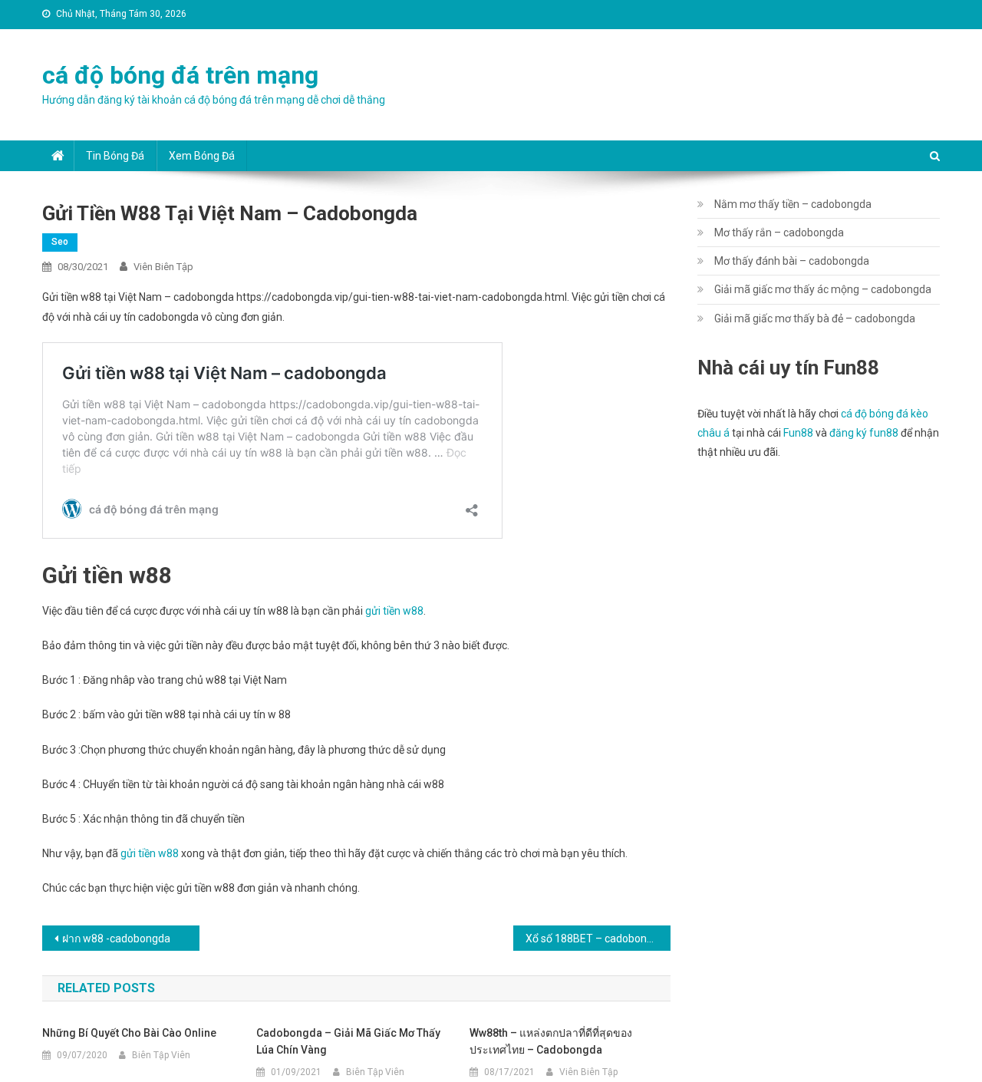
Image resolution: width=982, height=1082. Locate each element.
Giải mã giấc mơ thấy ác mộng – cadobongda (822, 289)
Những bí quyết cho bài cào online (129, 1033)
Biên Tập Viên (161, 1055)
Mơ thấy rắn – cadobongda (779, 232)
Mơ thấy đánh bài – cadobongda (791, 261)
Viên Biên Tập (163, 266)
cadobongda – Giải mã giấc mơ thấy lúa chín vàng (348, 1041)
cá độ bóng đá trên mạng (180, 75)
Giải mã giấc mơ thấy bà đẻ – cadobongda (814, 318)
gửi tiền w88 (394, 611)
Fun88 (798, 433)
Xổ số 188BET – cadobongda (595, 938)
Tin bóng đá (115, 156)
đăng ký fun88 (863, 433)
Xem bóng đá (202, 156)
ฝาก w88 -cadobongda (116, 938)
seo (59, 241)
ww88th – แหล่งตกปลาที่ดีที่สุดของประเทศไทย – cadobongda (551, 1041)
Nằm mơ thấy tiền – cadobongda (793, 204)
